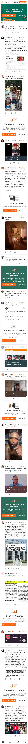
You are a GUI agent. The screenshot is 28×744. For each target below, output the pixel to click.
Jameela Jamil (8, 257)
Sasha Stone (8, 631)
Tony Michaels (9, 140)
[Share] (21, 32)
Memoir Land (11, 487)
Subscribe (21, 26)
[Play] (6, 153)
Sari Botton (8, 466)
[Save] (24, 158)
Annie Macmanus (9, 168)
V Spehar (7, 706)
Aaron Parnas (8, 26)
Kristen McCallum (12, 470)
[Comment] (10, 163)
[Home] (2, 2)
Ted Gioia (7, 37)
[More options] (26, 26)
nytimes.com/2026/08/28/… (12, 54)
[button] (24, 640)
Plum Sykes (8, 217)
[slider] (12, 640)
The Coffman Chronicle (13, 157)
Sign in (16, 2)
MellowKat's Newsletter (13, 362)
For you (3, 22)
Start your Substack (9, 15)
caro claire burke (9, 575)
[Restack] (15, 252)
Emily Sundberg (9, 573)
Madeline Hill (8, 291)
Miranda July (8, 374)
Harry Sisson (8, 302)
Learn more (21, 15)
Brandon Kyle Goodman (11, 425)
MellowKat (8, 347)
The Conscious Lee (10, 76)
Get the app (23, 2)
